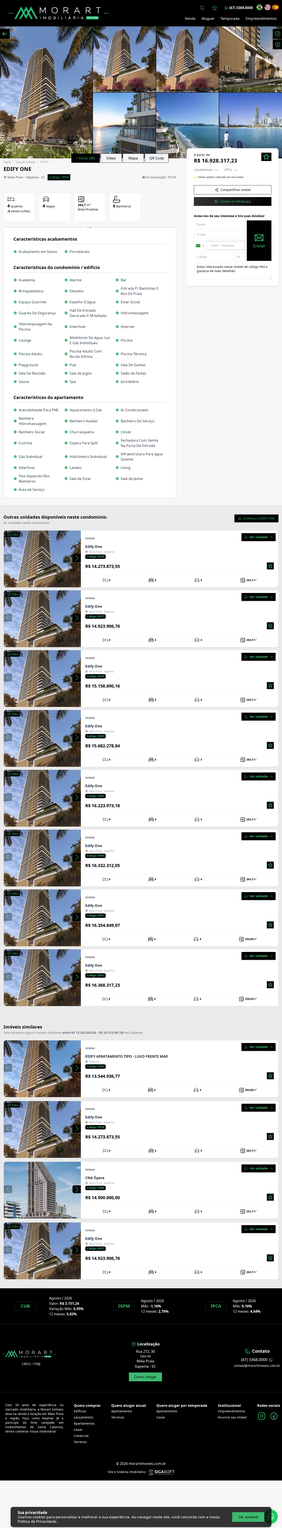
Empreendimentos (261, 18)
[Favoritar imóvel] (270, 565)
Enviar (259, 246)
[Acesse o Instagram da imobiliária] (261, 1416)
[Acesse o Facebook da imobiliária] (273, 1416)
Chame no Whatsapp (235, 201)
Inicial (7, 162)
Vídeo (111, 158)
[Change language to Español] (275, 7)
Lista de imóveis (25, 162)
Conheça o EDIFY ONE (259, 518)
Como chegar (145, 1376)
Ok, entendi (248, 1517)
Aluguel (208, 18)
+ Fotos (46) (85, 158)
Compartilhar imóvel (236, 190)
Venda (190, 18)
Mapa (133, 158)
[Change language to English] (267, 7)
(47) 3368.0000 (241, 7)
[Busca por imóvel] (202, 8)
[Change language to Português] (259, 7)
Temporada (229, 18)
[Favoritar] (266, 157)
